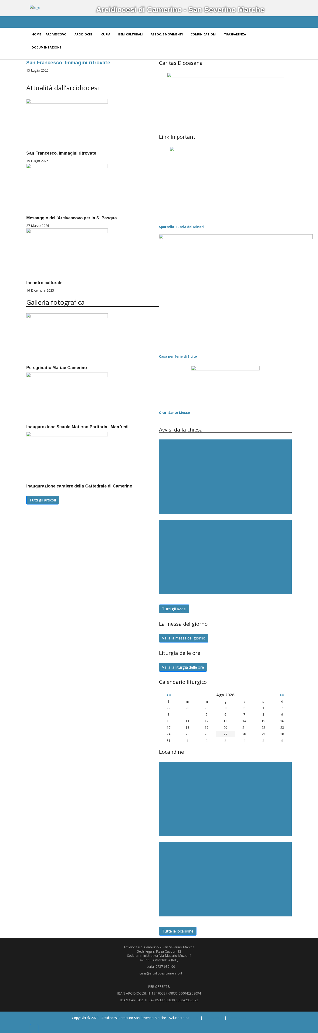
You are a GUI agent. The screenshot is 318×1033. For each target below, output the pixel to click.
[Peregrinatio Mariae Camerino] (67, 338)
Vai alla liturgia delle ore (183, 667)
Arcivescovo (56, 34)
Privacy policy (213, 1018)
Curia (106, 34)
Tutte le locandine (177, 931)
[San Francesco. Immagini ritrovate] (67, 124)
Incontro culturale (44, 282)
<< (168, 695)
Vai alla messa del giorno (183, 638)
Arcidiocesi (84, 34)
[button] (28, 76)
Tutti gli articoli (42, 500)
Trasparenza (235, 34)
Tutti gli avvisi (174, 609)
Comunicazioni (204, 34)
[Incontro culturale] (67, 254)
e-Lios (195, 1018)
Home (36, 34)
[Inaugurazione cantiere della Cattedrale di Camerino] (67, 457)
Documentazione (47, 47)
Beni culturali (130, 34)
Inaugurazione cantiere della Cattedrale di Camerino (79, 486)
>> (282, 695)
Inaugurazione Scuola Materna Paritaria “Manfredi (77, 427)
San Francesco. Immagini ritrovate (68, 63)
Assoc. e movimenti (167, 34)
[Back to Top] (34, 1028)
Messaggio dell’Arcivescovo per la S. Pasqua (71, 218)
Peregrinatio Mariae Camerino (56, 367)
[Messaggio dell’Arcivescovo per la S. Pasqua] (67, 189)
